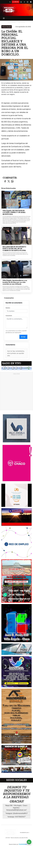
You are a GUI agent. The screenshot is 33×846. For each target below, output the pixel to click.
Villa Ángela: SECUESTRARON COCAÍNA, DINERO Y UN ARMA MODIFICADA (14, 212)
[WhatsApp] (21, 1)
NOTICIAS (22, 22)
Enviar (23, 337)
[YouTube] (30, 1)
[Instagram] (27, 1)
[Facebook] (24, 1)
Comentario (9, 315)
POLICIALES (12, 22)
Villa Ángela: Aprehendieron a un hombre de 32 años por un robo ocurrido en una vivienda (15, 282)
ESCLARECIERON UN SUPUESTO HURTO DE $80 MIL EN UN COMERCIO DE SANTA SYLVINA (14, 248)
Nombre (8, 308)
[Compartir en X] (8, 181)
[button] (10, 1)
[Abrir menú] (3, 18)
